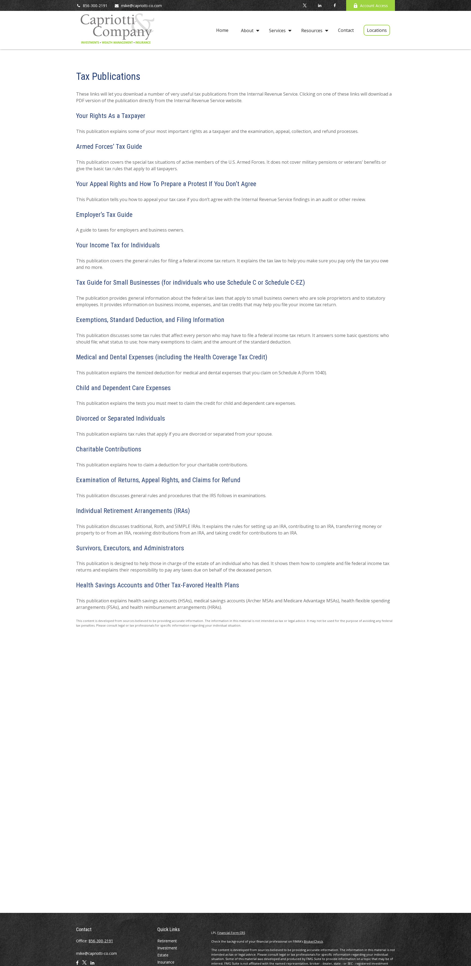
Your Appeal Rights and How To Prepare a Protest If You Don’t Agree (166, 184)
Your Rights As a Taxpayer (110, 116)
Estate (162, 955)
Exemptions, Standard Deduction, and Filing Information (150, 320)
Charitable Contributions (108, 449)
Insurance (165, 962)
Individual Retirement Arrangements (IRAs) (133, 511)
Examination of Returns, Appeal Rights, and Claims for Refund (158, 480)
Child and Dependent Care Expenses (123, 388)
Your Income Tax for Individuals (118, 245)
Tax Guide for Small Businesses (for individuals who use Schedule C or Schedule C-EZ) (190, 282)
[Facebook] (334, 5)
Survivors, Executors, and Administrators (130, 548)
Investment (167, 947)
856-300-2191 (95, 5)
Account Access (374, 5)
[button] (222, 30)
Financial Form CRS (231, 933)
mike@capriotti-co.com (141, 5)
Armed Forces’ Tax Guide (109, 146)
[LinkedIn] (319, 5)
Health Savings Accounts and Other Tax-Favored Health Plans (157, 585)
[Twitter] (304, 5)
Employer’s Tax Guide (104, 214)
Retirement (167, 940)
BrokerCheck (313, 941)
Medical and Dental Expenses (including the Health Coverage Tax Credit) (171, 357)
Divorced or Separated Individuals (120, 418)
